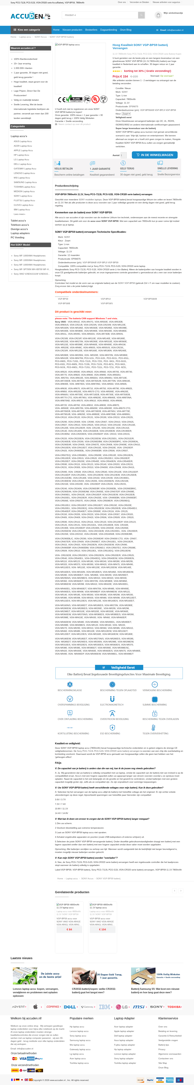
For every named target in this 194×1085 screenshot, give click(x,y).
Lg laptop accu (77, 1054)
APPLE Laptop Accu (23, 150)
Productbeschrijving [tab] (67, 186)
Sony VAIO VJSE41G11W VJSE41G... (32, 274)
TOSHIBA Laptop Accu (24, 187)
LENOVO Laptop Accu (24, 173)
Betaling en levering (167, 1031)
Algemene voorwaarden (169, 1054)
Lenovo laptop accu (79, 1031)
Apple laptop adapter (124, 1031)
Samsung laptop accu (80, 1040)
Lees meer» (19, 214)
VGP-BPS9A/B (147, 110)
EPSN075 (133, 106)
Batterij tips (163, 1045)
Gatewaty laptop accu (80, 1049)
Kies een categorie (29, 29)
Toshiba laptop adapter (125, 1063)
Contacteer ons (165, 1058)
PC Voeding (17, 237)
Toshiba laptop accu (79, 1063)
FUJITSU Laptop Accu (24, 200)
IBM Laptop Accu (22, 209)
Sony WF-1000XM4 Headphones (29, 255)
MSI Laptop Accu (22, 177)
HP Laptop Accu (21, 155)
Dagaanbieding (108, 30)
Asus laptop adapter (123, 1040)
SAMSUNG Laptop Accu (25, 182)
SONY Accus (40, 37)
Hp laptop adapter (122, 1049)
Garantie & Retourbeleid (170, 1036)
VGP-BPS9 (171, 110)
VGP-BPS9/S (107, 303)
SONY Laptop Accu (23, 196)
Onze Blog (125, 30)
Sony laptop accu (78, 1036)
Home (56, 30)
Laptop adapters (20, 233)
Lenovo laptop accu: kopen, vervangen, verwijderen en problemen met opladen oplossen (36, 992)
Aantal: (116, 155)
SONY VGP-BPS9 (126, 283)
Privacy (161, 1049)
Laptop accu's (19, 136)
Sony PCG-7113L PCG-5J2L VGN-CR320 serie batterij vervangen (108, 751)
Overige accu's (19, 229)
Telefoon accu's (20, 225)
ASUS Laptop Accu (23, 141)
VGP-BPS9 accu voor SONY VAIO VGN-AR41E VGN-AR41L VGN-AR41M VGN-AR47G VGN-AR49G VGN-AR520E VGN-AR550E (69, 921)
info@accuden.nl (175, 30)
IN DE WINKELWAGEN (156, 155)
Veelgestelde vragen (168, 1040)
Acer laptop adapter (123, 1026)
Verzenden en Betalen (139, 2)
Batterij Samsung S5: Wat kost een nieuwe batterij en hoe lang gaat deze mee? (155, 991)
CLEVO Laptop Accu (23, 205)
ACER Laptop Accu (23, 146)
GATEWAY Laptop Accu (25, 168)
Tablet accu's (18, 220)
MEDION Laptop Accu (24, 191)
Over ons (122, 2)
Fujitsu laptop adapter (124, 1045)
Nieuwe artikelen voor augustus (166, 2)
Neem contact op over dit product (74, 124)
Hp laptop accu (77, 1026)
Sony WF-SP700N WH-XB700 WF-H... (32, 269)
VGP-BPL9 (160, 110)
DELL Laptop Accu (22, 164)
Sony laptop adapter (124, 1058)
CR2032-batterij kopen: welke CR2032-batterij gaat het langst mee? (94, 991)
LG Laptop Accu (21, 159)
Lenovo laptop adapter (125, 1054)
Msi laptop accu (77, 1045)
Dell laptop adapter (123, 1036)
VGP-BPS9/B (64, 303)
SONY (125, 92)
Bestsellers (91, 30)
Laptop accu (25, 37)
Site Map (162, 1063)
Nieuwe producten (72, 30)
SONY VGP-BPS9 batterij (62, 37)
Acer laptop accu (78, 1058)
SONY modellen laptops (90, 199)
